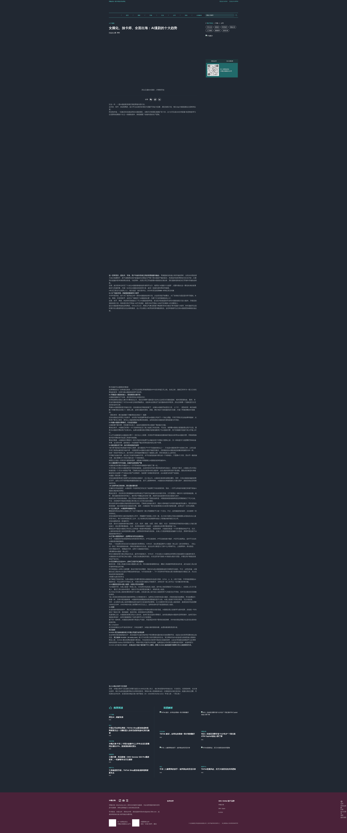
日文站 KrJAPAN (233, 1)
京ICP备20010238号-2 (213, 823)
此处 (138, 645)
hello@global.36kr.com (149, 812)
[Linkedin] (159, 99)
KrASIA (220, 812)
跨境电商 (224, 27)
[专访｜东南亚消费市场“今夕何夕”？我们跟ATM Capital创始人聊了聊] (219, 719)
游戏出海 (225, 30)
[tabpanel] (222, 70)
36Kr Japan (221, 808)
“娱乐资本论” (128, 627)
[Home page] (173, 7)
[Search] (236, 15)
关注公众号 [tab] (214, 61)
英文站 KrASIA (223, 1)
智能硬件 (217, 30)
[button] (119, 800)
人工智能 (209, 30)
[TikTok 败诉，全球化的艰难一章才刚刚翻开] (178, 719)
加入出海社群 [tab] (230, 61)
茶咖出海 (232, 27)
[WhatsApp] (150, 99)
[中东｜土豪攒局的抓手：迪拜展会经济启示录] (178, 755)
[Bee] (155, 99)
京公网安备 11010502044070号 (230, 823)
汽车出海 (209, 27)
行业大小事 (112, 33)
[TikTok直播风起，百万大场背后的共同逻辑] (219, 755)
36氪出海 (221, 804)
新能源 (217, 27)
